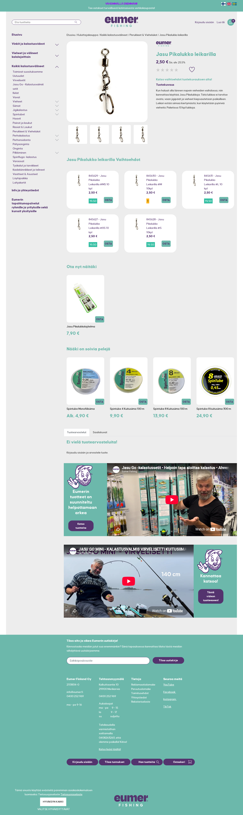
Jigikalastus (20, 109)
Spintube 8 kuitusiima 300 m (213, 408)
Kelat (16, 92)
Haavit (17, 118)
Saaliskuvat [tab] (100, 432)
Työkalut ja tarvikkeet (26, 165)
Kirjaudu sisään (204, 22)
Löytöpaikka (20, 178)
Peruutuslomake (141, 688)
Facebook (169, 691)
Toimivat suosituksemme (28, 71)
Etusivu (71, 34)
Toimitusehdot (140, 693)
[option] (107, 81)
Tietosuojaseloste (71, 794)
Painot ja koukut (22, 122)
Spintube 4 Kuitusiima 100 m (127, 408)
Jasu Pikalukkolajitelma (81, 326)
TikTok (167, 706)
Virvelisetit (19, 80)
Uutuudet (18, 75)
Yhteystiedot (139, 697)
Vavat (16, 97)
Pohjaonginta (21, 144)
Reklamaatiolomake (143, 684)
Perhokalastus (21, 135)
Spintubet (19, 114)
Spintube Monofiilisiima (81, 408)
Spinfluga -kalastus (25, 156)
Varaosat (18, 161)
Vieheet (17, 101)
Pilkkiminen (19, 152)
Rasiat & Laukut (22, 127)
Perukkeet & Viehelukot (26, 131)
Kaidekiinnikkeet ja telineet (29, 169)
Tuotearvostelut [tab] (76, 432)
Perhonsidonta (22, 139)
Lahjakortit (19, 182)
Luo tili (221, 22)
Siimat (17, 105)
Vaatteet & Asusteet (25, 174)
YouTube (168, 684)
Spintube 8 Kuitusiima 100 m (170, 408)
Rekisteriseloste (140, 701)
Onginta (18, 148)
